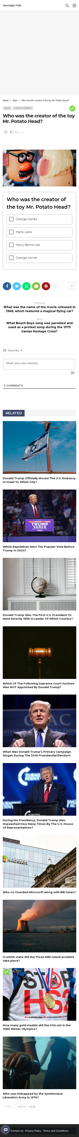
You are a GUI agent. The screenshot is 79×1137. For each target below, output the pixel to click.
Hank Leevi (24, 232)
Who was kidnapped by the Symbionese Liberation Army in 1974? (33, 1095)
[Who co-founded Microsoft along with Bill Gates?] (39, 861)
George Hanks (26, 219)
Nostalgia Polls (12, 5)
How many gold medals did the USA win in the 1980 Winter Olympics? (37, 1027)
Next (21, 1107)
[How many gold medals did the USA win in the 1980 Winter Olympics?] (39, 994)
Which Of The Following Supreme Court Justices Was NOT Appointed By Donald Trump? (38, 685)
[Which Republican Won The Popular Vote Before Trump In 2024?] (39, 516)
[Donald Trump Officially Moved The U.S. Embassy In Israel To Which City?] (39, 447)
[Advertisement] (39, 53)
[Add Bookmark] (72, 285)
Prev (9, 1107)
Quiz (7, 108)
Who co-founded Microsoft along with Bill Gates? (39, 892)
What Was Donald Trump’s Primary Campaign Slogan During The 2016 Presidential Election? (37, 753)
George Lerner (27, 257)
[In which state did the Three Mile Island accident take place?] (39, 926)
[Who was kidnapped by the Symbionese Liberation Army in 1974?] (39, 1063)
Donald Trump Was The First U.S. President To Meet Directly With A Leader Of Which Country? (38, 616)
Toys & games (23, 108)
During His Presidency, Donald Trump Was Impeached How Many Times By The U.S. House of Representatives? (38, 823)
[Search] (67, 5)
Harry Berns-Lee (28, 245)
